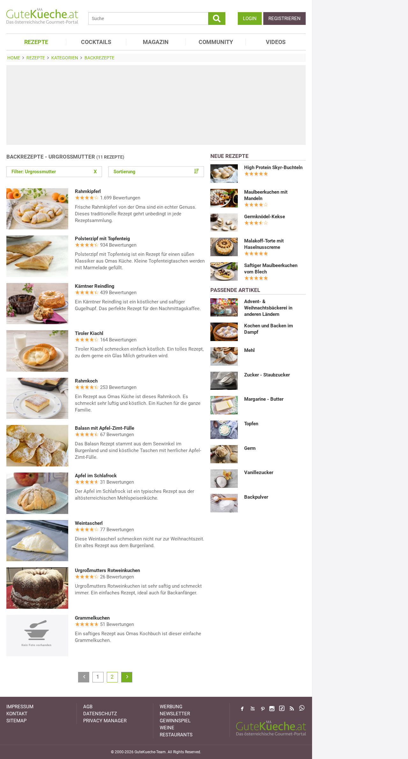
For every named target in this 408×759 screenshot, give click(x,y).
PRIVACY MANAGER (105, 721)
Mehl (249, 350)
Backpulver (256, 497)
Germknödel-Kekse (264, 217)
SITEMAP (16, 721)
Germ (250, 448)
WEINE (167, 728)
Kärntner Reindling (94, 286)
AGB (87, 707)
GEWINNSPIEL (175, 721)
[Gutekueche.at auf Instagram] (271, 708)
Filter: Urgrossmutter (54, 172)
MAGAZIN (156, 42)
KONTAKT (16, 714)
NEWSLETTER (175, 714)
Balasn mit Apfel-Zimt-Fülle (104, 428)
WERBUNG (171, 707)
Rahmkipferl (88, 191)
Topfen (251, 424)
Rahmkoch (86, 381)
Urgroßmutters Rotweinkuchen (107, 570)
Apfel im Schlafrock (96, 476)
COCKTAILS (96, 42)
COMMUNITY (216, 42)
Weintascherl (89, 523)
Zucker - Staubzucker (267, 375)
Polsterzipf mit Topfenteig (102, 239)
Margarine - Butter (263, 399)
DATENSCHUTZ (100, 714)
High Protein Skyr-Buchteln (273, 167)
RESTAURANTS (176, 735)
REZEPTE (36, 42)
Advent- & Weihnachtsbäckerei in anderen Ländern (268, 308)
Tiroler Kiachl (89, 333)
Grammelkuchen (92, 618)
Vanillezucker (258, 472)
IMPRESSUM (19, 707)
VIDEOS (276, 42)
